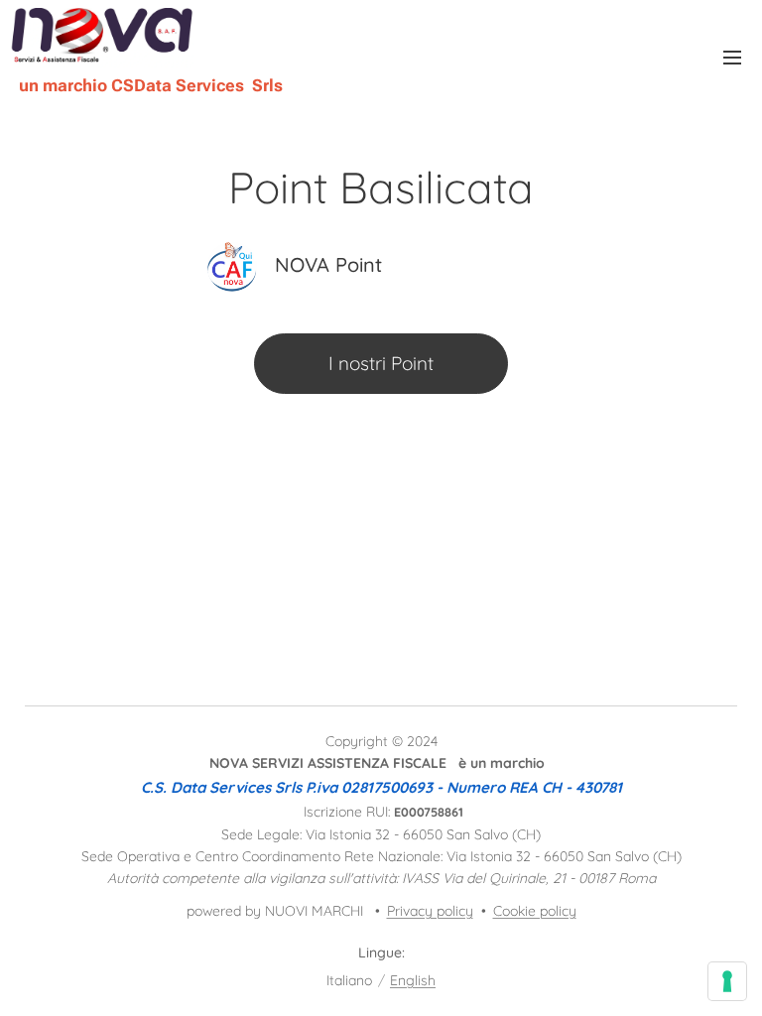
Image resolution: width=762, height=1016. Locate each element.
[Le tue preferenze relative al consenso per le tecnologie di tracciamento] (727, 981)
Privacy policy (430, 911)
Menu (732, 56)
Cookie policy (534, 911)
